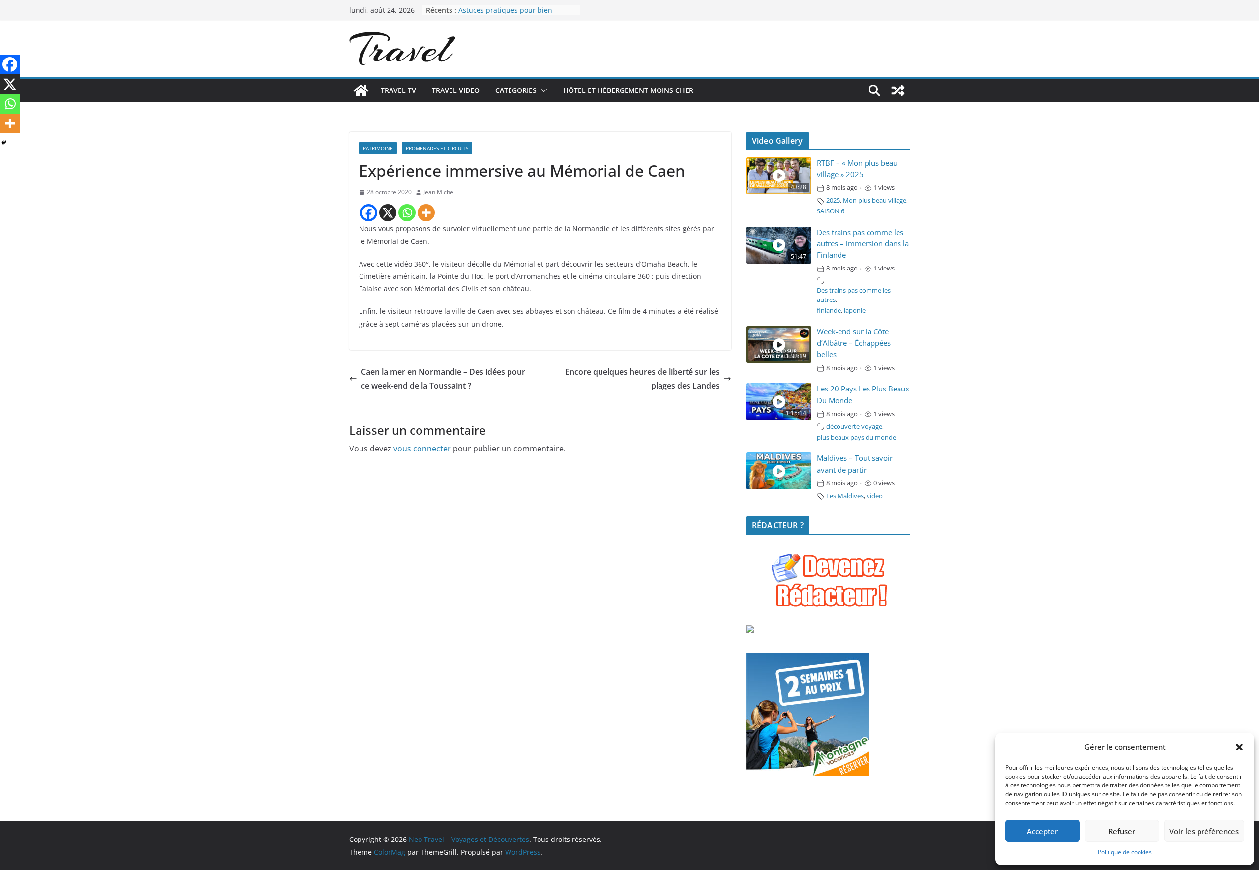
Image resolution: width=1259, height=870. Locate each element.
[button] (1239, 747)
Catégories (516, 90)
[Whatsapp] (407, 212)
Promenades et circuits (437, 148)
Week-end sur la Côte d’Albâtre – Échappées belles (854, 343)
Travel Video (456, 90)
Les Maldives (845, 496)
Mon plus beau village (874, 200)
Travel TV (398, 90)
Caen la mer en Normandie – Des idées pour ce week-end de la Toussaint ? (443, 378)
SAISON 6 (830, 211)
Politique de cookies (1125, 852)
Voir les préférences (1204, 831)
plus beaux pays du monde (856, 437)
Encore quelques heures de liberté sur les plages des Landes (642, 378)
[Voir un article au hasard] (898, 90)
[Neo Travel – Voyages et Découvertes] (361, 90)
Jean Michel (439, 192)
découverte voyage (854, 426)
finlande (829, 310)
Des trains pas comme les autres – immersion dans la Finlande (863, 243)
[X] (387, 212)
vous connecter (422, 448)
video (875, 496)
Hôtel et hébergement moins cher (628, 90)
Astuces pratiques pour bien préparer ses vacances (505, 15)
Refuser (1122, 831)
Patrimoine (378, 148)
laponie (855, 310)
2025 (833, 200)
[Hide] (4, 143)
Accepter (1042, 831)
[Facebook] (368, 212)
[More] (426, 212)
